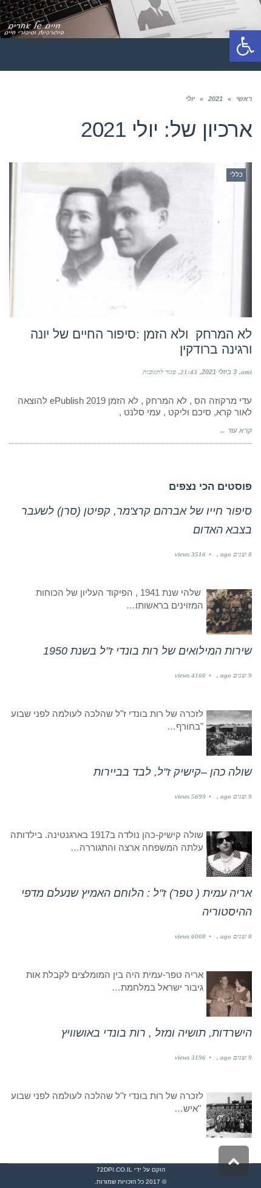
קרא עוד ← (235, 430)
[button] (245, 46)
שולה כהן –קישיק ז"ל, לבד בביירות (172, 772)
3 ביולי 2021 (219, 371)
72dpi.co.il (114, 1169)
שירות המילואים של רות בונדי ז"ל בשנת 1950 (147, 651)
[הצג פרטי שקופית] (130, 19)
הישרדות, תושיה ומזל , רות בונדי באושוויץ (156, 1033)
